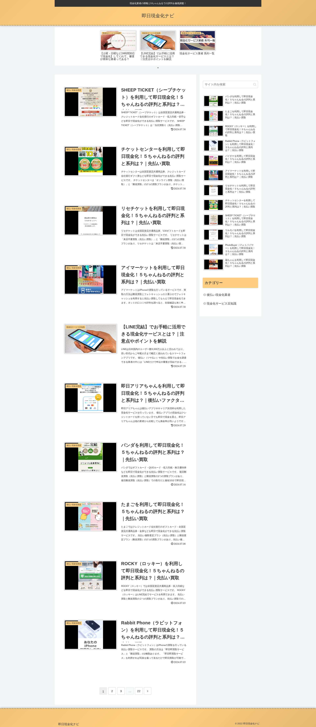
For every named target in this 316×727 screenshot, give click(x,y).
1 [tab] (158, 67)
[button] (255, 84)
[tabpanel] (118, 46)
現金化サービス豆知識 (221, 303)
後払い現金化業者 (218, 294)
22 (138, 691)
